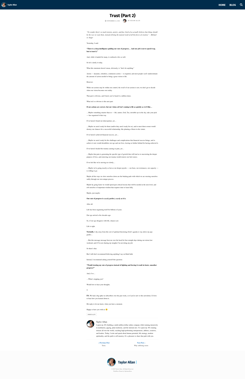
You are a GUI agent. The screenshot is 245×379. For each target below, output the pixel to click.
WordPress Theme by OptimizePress (122, 371)
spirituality (92, 314)
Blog (232, 5)
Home (222, 5)
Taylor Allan (101, 321)
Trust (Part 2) (122, 15)
